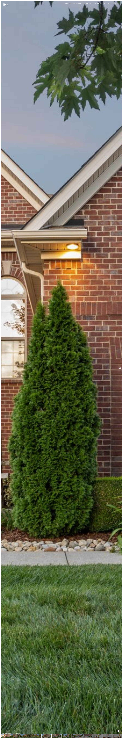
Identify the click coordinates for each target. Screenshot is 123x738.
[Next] (120, 368)
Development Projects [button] (88, 3)
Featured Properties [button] (76, 3)
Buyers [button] (105, 3)
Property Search (67, 3)
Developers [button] (115, 3)
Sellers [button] (110, 3)
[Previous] (3, 368)
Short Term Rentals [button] (98, 3)
